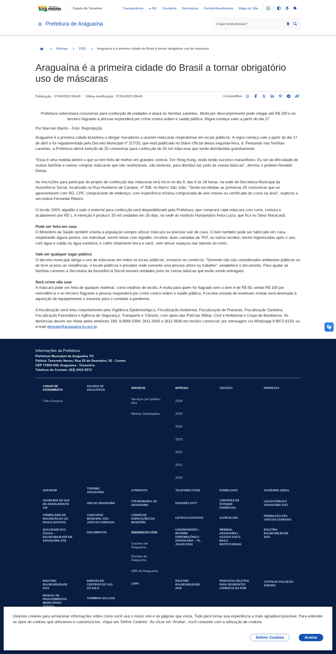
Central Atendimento (218, 8)
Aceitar (310, 637)
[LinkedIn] (272, 96)
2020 (82, 48)
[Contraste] (278, 8)
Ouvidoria (169, 8)
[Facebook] (255, 96)
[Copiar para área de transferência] (297, 96)
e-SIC (153, 8)
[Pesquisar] (295, 23)
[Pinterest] (280, 96)
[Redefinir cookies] (295, 8)
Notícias (62, 48)
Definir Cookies (270, 637)
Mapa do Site (248, 8)
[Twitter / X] (264, 96)
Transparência (133, 8)
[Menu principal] (40, 24)
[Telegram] (288, 96)
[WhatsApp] (247, 96)
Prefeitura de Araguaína (74, 24)
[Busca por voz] (288, 23)
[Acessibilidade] (287, 8)
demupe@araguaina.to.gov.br (72, 326)
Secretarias (190, 8)
